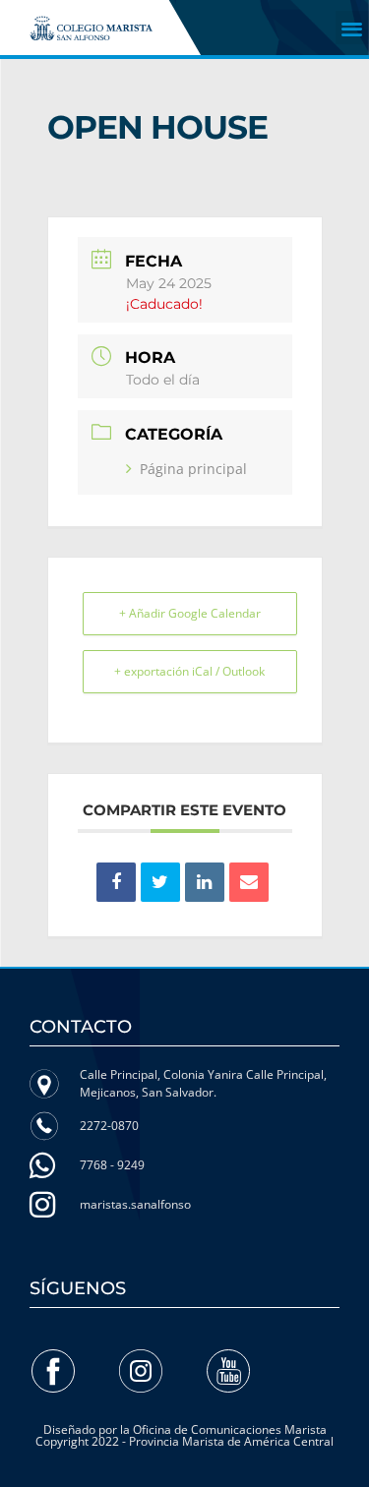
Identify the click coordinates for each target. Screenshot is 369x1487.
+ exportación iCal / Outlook (189, 671)
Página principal (193, 468)
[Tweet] (160, 882)
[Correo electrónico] (249, 882)
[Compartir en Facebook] (116, 882)
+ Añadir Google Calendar (190, 613)
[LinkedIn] (204, 882)
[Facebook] (53, 1371)
